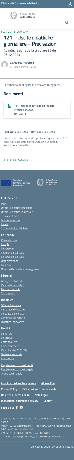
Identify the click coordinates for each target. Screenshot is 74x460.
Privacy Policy (9, 389)
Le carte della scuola (12, 257)
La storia (6, 265)
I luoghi (5, 244)
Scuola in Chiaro (10, 216)
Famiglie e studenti (12, 281)
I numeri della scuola (12, 252)
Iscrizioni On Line (10, 220)
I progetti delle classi (12, 313)
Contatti (48, 401)
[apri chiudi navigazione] (5, 15)
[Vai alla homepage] (13, 15)
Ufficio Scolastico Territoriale (17, 212)
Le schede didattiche (13, 309)
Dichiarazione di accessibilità (39, 389)
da (11, 62)
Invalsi (4, 224)
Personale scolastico (12, 285)
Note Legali (41, 395)
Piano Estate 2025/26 (14, 350)
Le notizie (6, 333)
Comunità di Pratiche (13, 318)
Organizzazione (9, 261)
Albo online (7, 358)
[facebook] (16, 407)
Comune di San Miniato (14, 228)
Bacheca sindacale (11, 354)
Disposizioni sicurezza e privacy (19, 401)
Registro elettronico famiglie (17, 369)
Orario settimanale (11, 373)
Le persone (7, 248)
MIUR (4, 203)
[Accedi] (70, 4)
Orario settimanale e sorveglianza (20, 269)
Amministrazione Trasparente (18, 383)
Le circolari (7, 338)
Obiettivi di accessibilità (15, 395)
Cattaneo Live (9, 342)
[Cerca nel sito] (67, 23)
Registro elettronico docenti (17, 365)
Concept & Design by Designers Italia (52, 446)
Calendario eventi (11, 346)
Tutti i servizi (8, 293)
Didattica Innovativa (12, 322)
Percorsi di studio (10, 289)
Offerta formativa (11, 305)
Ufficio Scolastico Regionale (16, 208)
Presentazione (9, 240)
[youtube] (21, 407)
